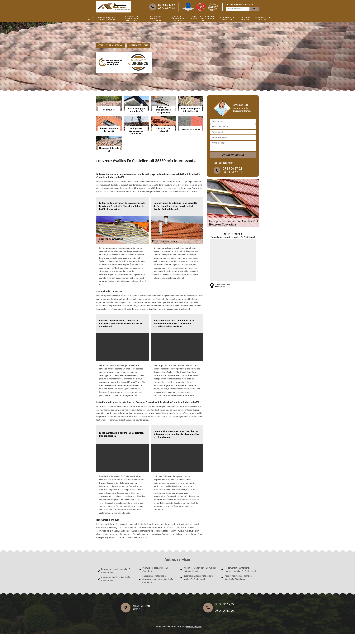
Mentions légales (194, 627)
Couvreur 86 (89, 18)
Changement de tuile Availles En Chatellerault (115, 579)
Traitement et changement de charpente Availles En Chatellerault (240, 569)
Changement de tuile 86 (262, 18)
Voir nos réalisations (110, 45)
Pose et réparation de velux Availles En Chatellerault (199, 569)
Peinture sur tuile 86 (245, 18)
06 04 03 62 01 (166, 8)
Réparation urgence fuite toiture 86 (156, 18)
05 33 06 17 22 (166, 5)
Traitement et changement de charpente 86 (131, 18)
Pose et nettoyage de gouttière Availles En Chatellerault (238, 577)
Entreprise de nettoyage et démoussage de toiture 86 (202, 18)
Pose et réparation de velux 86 (177, 18)
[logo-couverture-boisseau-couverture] (113, 6)
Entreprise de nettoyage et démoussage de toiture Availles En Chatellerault (157, 579)
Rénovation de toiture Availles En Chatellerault (116, 571)
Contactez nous (138, 45)
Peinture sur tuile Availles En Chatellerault (155, 569)
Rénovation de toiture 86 (227, 18)
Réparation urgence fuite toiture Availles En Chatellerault (198, 577)
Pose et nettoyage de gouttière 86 (107, 18)
